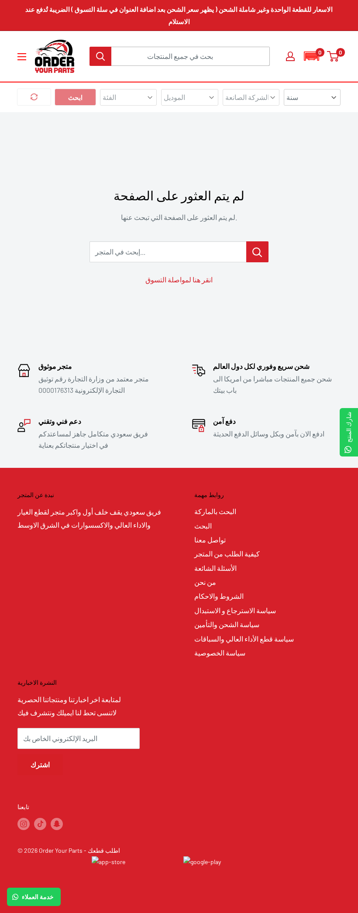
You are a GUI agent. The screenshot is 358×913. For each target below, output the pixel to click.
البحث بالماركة (215, 511)
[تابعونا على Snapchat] (57, 823)
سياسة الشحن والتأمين (226, 624)
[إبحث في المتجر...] (257, 251)
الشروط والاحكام (219, 596)
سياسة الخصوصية (219, 653)
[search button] (100, 56)
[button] (311, 56)
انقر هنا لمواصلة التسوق (179, 279)
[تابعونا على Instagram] (23, 823)
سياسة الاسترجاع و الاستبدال (235, 610)
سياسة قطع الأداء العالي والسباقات (244, 639)
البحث (203, 526)
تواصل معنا (210, 539)
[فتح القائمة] (21, 56)
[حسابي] (290, 56)
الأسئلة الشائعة (215, 568)
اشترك (40, 764)
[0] (333, 56)
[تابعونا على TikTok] (40, 823)
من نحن (205, 582)
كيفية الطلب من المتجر (227, 553)
